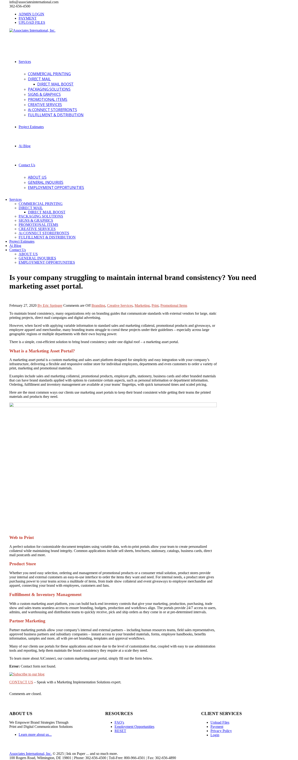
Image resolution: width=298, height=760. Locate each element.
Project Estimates (31, 127)
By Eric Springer (49, 305)
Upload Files (219, 722)
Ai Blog (24, 146)
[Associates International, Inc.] (32, 30)
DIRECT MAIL (39, 79)
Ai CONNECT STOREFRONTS (52, 109)
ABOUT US (37, 177)
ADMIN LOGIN (31, 14)
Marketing (142, 305)
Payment (216, 727)
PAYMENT (28, 18)
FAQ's (119, 722)
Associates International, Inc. (30, 754)
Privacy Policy (221, 731)
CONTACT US (21, 682)
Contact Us (27, 165)
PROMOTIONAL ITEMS (47, 99)
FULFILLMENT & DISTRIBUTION (56, 114)
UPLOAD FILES (32, 22)
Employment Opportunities (134, 727)
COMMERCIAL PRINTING (49, 73)
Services (25, 62)
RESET (120, 731)
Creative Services (120, 305)
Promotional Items (173, 305)
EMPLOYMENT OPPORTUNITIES (56, 187)
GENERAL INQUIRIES (45, 182)
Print (155, 305)
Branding (98, 305)
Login (214, 735)
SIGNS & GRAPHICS (44, 94)
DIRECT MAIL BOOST (55, 84)
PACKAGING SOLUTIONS (49, 89)
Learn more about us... (35, 734)
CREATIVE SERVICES (45, 104)
